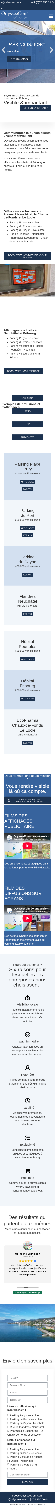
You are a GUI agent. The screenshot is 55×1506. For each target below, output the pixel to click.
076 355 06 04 (40, 1499)
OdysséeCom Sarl (31, 1495)
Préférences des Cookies (21, 1504)
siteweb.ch (40, 1504)
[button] (3, 49)
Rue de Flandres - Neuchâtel (27, 1426)
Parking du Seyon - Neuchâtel (27, 1423)
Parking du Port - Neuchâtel (26, 1419)
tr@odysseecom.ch (18, 1499)
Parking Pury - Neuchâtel (24, 1415)
